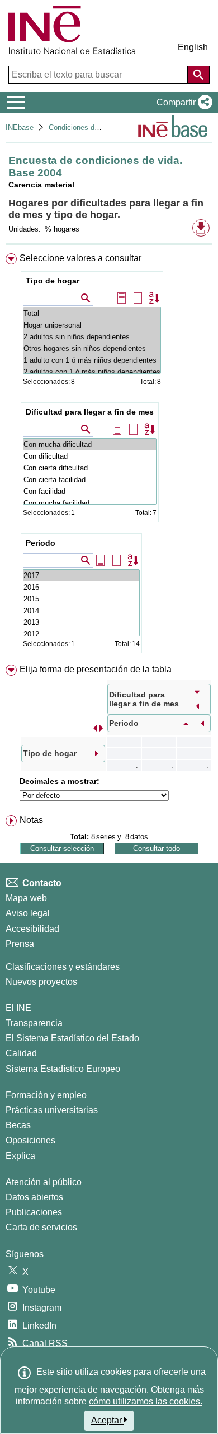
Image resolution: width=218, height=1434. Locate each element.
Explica (20, 1156)
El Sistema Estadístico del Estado (72, 1038)
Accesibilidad (32, 928)
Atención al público (44, 1182)
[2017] (81, 575)
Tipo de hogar (52, 280)
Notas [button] (31, 820)
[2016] (81, 587)
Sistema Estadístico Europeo (63, 1069)
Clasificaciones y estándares (63, 966)
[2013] (81, 622)
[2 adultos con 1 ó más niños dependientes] (91, 372)
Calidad (21, 1053)
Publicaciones (34, 1212)
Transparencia (34, 1023)
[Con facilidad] (89, 491)
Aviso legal (28, 913)
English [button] (193, 47)
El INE (18, 1008)
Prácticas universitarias (52, 1110)
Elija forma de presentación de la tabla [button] (96, 669)
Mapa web (26, 898)
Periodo (40, 542)
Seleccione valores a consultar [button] (80, 258)
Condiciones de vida (81, 127)
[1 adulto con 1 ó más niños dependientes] (91, 360)
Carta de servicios (41, 1227)
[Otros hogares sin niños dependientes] (91, 348)
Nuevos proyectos (41, 982)
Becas (18, 1125)
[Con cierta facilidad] (89, 479)
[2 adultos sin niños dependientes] (91, 337)
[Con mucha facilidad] (89, 503)
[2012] (81, 634)
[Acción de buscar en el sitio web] (198, 75)
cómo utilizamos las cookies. (145, 1401)
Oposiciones (30, 1140)
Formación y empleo (46, 1095)
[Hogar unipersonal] (91, 325)
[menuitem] (109, 455)
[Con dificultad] (89, 456)
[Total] (91, 313)
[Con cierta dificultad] (89, 468)
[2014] (81, 611)
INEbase (20, 127)
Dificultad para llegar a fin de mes (90, 411)
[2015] (81, 599)
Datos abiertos (34, 1197)
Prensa (20, 944)
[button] (182, 103)
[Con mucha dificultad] (89, 444)
